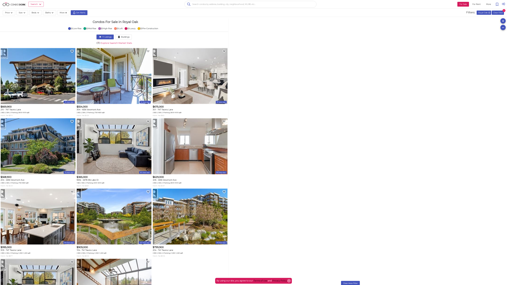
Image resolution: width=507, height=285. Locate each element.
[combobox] (250, 4)
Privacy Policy (279, 280)
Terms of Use (260, 280)
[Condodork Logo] (14, 4)
